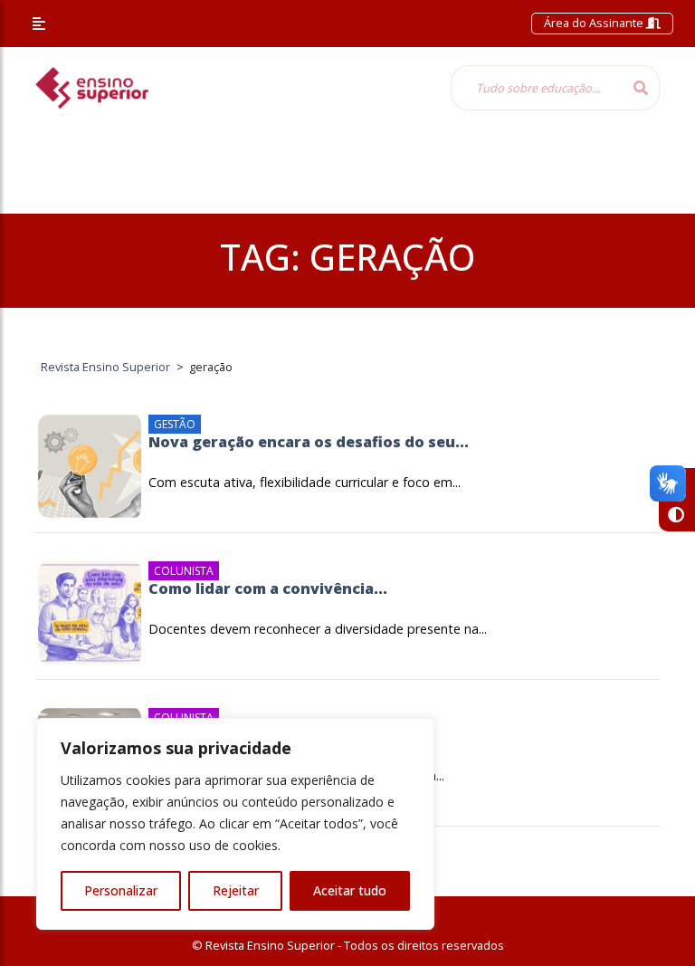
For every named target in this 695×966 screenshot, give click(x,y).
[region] (235, 824)
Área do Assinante (595, 22)
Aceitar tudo (349, 890)
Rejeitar (236, 890)
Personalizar (120, 890)
